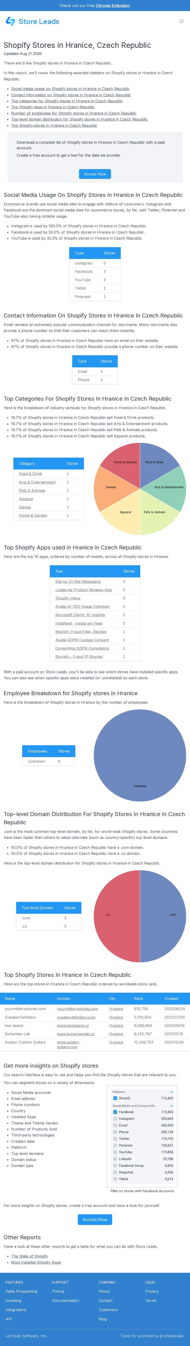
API (9, 1319)
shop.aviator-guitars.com (68, 1044)
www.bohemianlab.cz (76, 1034)
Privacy (151, 1291)
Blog (103, 1319)
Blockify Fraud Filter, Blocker (81, 631)
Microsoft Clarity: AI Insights (80, 614)
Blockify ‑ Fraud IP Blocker (79, 656)
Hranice (116, 1008)
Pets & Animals (32, 490)
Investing (13, 1300)
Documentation (65, 1300)
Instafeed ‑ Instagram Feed (78, 623)
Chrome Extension (113, 5)
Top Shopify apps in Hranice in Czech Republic (53, 107)
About (104, 1291)
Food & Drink (30, 473)
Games (25, 507)
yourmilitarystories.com (77, 1008)
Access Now (95, 174)
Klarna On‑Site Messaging (78, 581)
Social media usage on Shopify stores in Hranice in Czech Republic (70, 88)
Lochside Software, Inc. (26, 1336)
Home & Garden (33, 515)
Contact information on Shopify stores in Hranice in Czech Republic (71, 95)
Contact (105, 1300)
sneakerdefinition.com (76, 1017)
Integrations (16, 1309)
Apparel (26, 498)
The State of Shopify (29, 1256)
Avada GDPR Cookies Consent (82, 640)
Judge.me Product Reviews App (83, 590)
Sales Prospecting (21, 1291)
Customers (108, 1309)
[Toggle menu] (181, 21)
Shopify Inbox (67, 598)
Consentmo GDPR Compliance (82, 648)
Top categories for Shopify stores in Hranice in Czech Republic (67, 101)
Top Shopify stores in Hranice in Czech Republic (54, 125)
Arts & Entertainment (37, 482)
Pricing (58, 1291)
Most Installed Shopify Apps (36, 1262)
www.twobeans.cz (73, 1025)
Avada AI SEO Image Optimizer (82, 606)
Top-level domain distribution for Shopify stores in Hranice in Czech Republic (79, 119)
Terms (150, 1300)
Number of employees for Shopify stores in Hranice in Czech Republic (73, 113)
